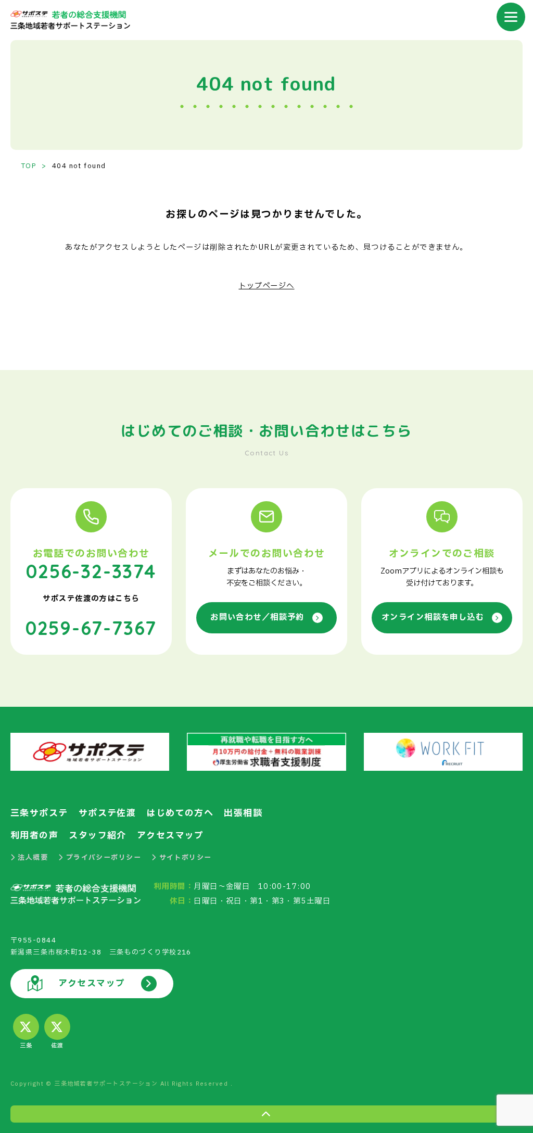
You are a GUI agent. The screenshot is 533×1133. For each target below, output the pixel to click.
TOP (28, 166)
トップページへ (266, 286)
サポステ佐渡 (107, 813)
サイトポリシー (185, 857)
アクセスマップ (170, 835)
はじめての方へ (179, 813)
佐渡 (57, 1045)
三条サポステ (39, 813)
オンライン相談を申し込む (433, 617)
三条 (26, 1045)
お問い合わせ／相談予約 (257, 617)
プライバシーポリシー (103, 857)
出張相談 (243, 813)
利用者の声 (34, 835)
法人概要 (33, 857)
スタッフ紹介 (97, 835)
